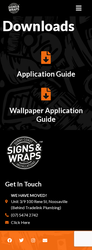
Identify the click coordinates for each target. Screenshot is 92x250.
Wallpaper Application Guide (46, 114)
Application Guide (46, 73)
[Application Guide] (46, 57)
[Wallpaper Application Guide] (46, 94)
